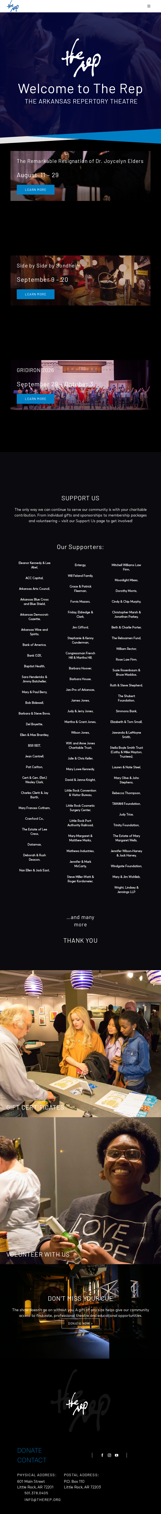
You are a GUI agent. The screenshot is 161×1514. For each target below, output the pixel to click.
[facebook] (102, 1455)
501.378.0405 (36, 1492)
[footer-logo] (80, 1400)
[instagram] (109, 1455)
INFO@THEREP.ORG (43, 1499)
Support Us (85, 521)
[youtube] (116, 1455)
